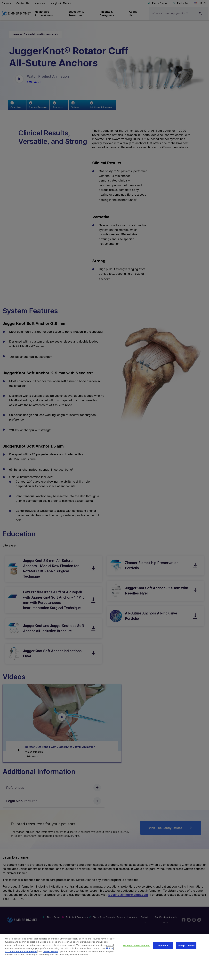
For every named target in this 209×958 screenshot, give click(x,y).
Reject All (163, 945)
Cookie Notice (50, 951)
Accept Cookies (186, 945)
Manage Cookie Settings (136, 945)
